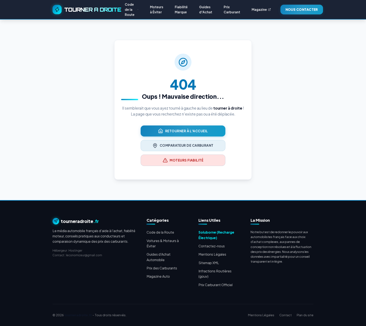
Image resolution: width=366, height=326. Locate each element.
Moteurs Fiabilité (186, 160)
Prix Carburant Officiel (215, 285)
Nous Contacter (302, 9)
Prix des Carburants (162, 268)
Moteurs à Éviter (156, 9)
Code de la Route (160, 232)
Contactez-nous (211, 246)
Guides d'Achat (205, 9)
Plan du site (305, 315)
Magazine (259, 9)
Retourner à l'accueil (186, 131)
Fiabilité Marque (181, 9)
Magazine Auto (158, 276)
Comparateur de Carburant (187, 145)
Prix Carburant (232, 9)
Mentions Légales (212, 254)
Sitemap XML (208, 263)
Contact (285, 315)
